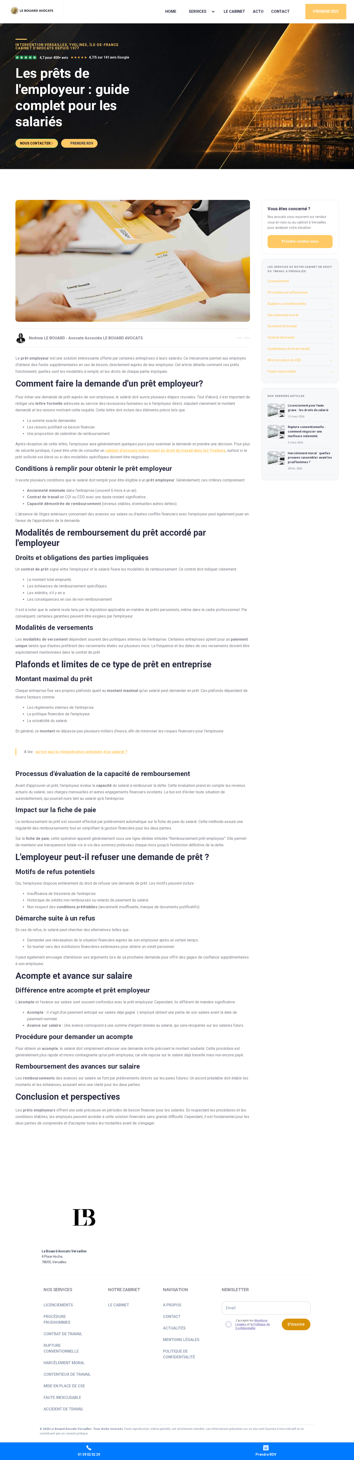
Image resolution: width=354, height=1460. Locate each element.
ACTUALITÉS (174, 1328)
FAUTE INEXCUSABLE (62, 1397)
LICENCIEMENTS (58, 1305)
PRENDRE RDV (326, 11)
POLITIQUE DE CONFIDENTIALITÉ (179, 1354)
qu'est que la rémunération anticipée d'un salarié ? (81, 752)
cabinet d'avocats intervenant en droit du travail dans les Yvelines (165, 450)
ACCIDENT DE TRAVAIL (64, 1409)
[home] (32, 10)
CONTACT (280, 11)
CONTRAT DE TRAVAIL (63, 1334)
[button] (200, 11)
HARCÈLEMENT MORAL (64, 1363)
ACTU (258, 11)
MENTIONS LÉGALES (181, 1339)
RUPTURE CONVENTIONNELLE (61, 1348)
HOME (170, 11)
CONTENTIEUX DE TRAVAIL (67, 1374)
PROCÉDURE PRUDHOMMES (57, 1319)
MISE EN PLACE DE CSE (64, 1386)
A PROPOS (172, 1305)
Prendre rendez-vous (300, 241)
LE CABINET (234, 11)
